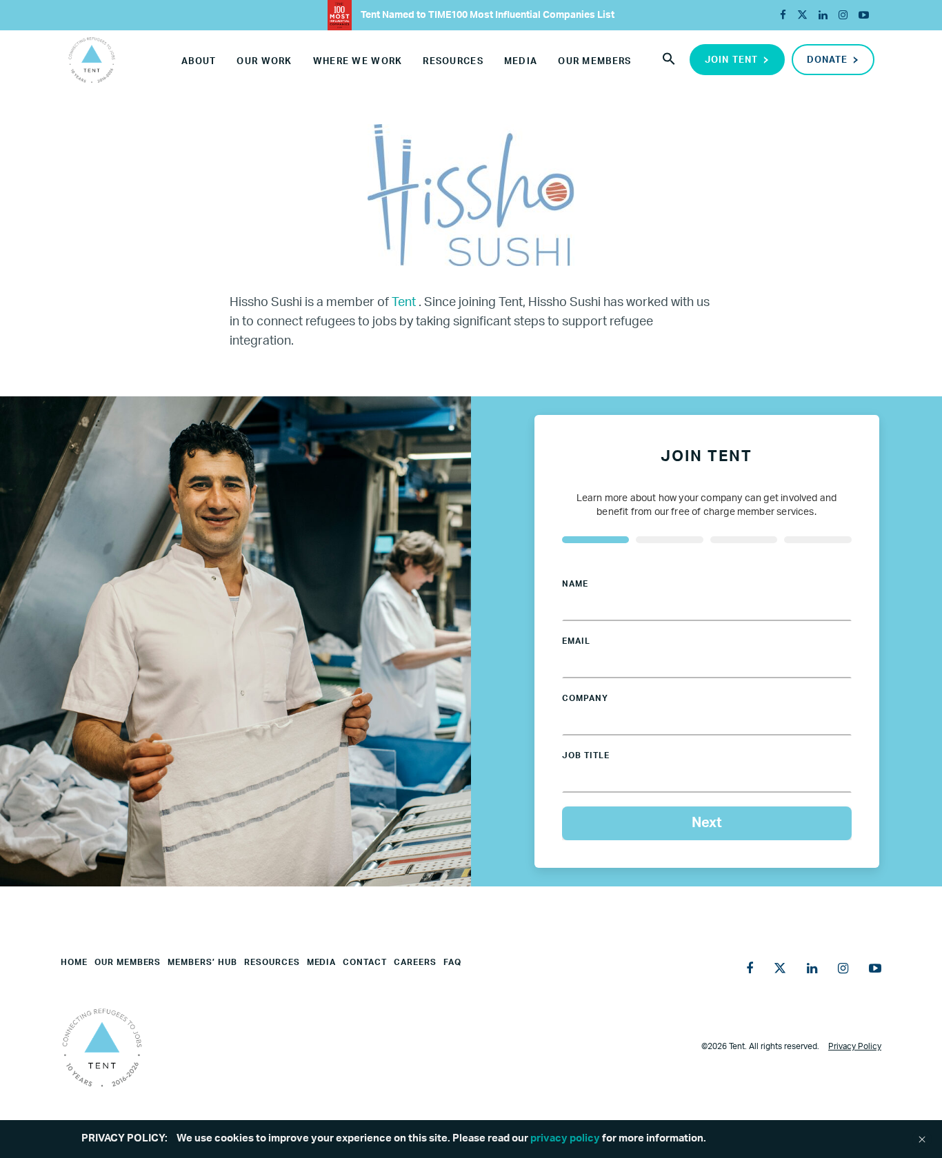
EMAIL (576, 641)
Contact (365, 962)
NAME (575, 584)
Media (520, 61)
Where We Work (358, 61)
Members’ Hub (202, 962)
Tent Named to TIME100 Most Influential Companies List (486, 15)
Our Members (594, 61)
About (198, 61)
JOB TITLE (586, 755)
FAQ (452, 962)
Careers (415, 962)
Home (74, 962)
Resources (453, 61)
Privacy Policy (854, 1046)
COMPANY (585, 698)
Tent (405, 302)
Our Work (264, 61)
